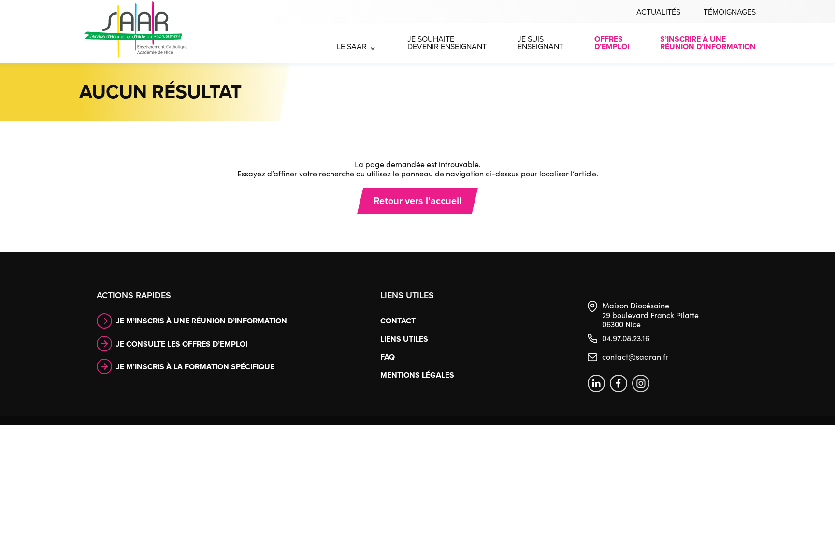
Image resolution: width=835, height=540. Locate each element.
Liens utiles (404, 339)
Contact (398, 320)
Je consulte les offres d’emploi (181, 344)
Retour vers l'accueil (417, 200)
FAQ (387, 357)
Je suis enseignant (540, 42)
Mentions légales (417, 374)
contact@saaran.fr (635, 356)
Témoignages (730, 11)
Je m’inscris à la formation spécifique (195, 366)
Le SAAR (352, 46)
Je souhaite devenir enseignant (447, 42)
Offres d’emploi (611, 42)
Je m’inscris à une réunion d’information (201, 320)
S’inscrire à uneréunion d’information (708, 42)
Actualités (658, 11)
